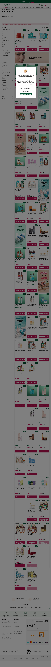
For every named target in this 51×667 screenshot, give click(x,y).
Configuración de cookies (26, 88)
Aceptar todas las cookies (25, 94)
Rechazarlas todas (25, 91)
